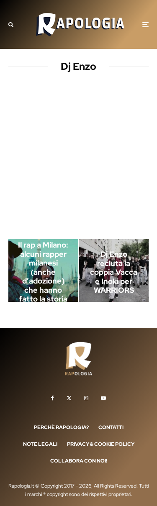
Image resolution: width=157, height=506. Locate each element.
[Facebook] (52, 398)
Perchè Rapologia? (61, 427)
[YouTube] (103, 398)
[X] (69, 398)
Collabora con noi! (78, 460)
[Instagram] (86, 398)
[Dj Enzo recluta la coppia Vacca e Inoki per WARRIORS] (114, 270)
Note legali (40, 444)
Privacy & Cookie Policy (100, 444)
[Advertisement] (78, 157)
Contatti (111, 427)
